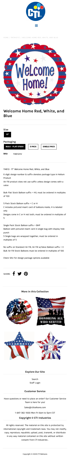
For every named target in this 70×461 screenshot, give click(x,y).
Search (35, 379)
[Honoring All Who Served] (51, 325)
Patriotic (15, 37)
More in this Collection (35, 291)
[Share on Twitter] (19, 274)
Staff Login (35, 382)
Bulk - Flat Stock (15, 146)
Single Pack (49, 146)
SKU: (5, 153)
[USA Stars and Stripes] (51, 360)
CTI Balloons (42, 454)
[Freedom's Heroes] (19, 325)
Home (6, 37)
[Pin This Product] (26, 274)
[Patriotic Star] (19, 360)
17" (7, 134)
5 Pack (33, 146)
